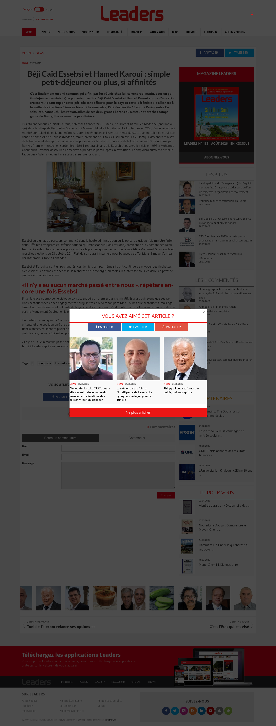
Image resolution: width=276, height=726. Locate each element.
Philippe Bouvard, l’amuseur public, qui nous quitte (181, 390)
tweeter (139, 327)
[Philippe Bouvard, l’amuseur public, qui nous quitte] (185, 358)
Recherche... (189, 12)
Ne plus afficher (138, 412)
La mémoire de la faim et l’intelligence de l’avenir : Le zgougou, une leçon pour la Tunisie (134, 394)
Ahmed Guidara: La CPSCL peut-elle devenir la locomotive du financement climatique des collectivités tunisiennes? (90, 394)
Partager (105, 327)
